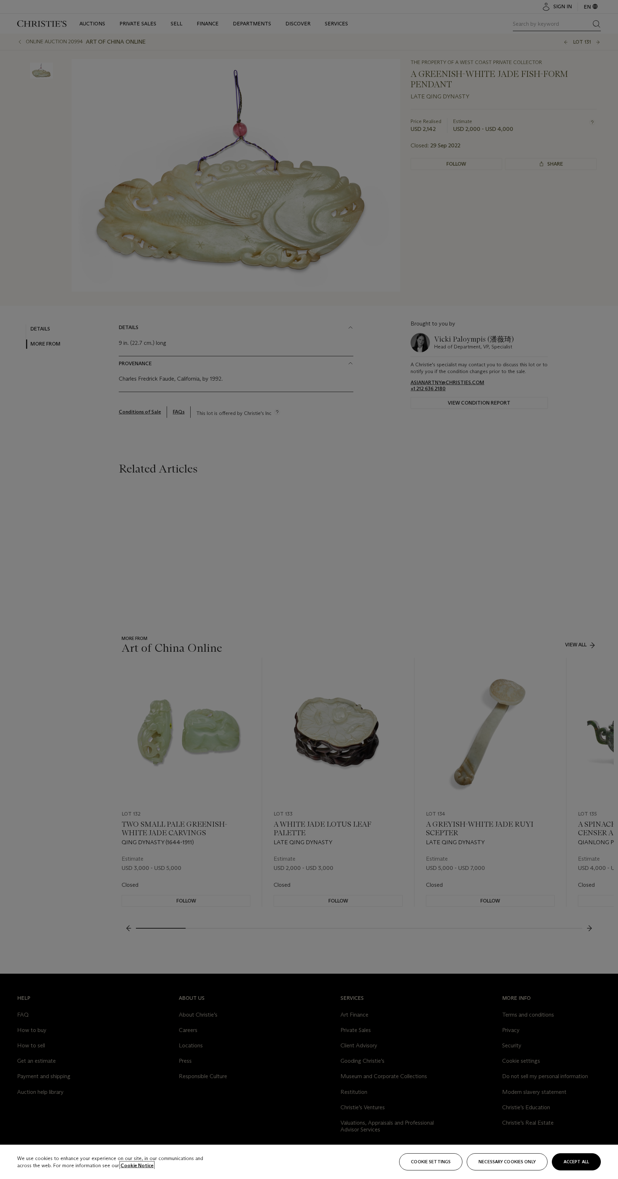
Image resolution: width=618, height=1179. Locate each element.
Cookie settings (431, 1161)
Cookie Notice (137, 1165)
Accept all (576, 1161)
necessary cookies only (507, 1161)
